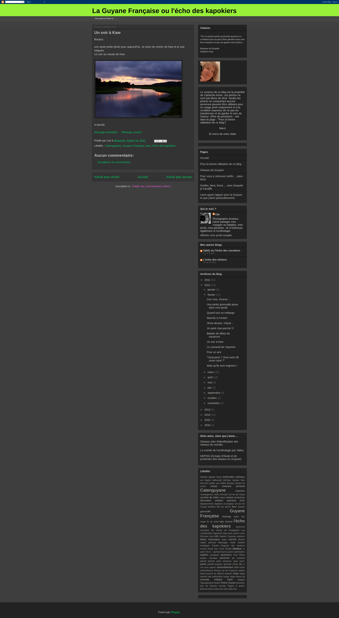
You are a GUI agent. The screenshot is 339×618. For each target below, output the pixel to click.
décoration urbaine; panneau (218, 500)
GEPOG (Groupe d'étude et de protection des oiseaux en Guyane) (220, 457)
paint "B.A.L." (206, 552)
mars (211, 372)
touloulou (240, 583)
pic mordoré (238, 558)
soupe (226, 576)
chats (216, 494)
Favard (203, 507)
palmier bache (220, 552)
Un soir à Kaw (215, 341)
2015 (207, 419)
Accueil (143, 177)
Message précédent (106, 132)
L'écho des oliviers (215, 259)
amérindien (229, 477)
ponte (203, 564)
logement (217, 533)
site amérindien (215, 576)
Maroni (241, 539)
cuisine (229, 497)
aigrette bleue (215, 477)
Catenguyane (113, 145)
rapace (212, 567)
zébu (230, 589)
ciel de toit (233, 494)
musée (203, 549)
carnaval (240, 486)
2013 (207, 409)
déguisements (206, 504)
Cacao (213, 486)
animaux (240, 477)
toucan (231, 582)
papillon (204, 554)
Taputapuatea (206, 583)
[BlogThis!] (158, 141)
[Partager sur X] (160, 141)
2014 (207, 414)
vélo (226, 589)
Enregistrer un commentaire (114, 162)
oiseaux (237, 548)
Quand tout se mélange (221, 312)
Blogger (175, 612)
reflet (236, 567)
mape (224, 539)
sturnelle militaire (211, 579)
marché (233, 539)
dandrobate (239, 497)
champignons (206, 494)
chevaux (224, 494)
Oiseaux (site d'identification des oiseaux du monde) (219, 443)
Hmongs (226, 516)
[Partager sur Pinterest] (165, 141)
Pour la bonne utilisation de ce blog (220, 164)
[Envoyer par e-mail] (155, 141)
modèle (241, 542)
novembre (214, 403)
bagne (208, 480)
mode (232, 542)
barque (236, 480)
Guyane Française (133, 145)
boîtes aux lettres (217, 483)
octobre (212, 398)
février (212, 294)
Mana (203, 539)
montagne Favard (209, 545)
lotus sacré (233, 533)
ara (201, 480)
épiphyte (219, 504)
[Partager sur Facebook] (163, 141)
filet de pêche (224, 507)
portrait (210, 564)
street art (240, 576)
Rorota (217, 570)
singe (235, 573)
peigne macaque (209, 558)
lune (211, 536)
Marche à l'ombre (217, 317)
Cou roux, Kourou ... (219, 299)
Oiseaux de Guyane (212, 170)
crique (222, 497)
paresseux (226, 554)
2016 (207, 425)
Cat (217, 214)
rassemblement (225, 567)
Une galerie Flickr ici (104, 18)
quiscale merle (231, 564)
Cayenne (240, 490)
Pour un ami (214, 352)
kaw (148, 145)
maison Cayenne (227, 536)
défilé (242, 500)
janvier (212, 289)
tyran (210, 589)
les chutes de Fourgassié (225, 530)
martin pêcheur (208, 542)
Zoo (235, 589)
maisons (241, 536)
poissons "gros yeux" (234, 561)
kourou (229, 521)
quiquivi (218, 564)
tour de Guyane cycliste (213, 586)
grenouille (205, 511)
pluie (219, 561)
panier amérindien (236, 552)
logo (225, 533)
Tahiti (230, 579)
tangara (241, 580)
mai (210, 382)
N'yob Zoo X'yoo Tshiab (219, 549)
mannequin (214, 539)
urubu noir (218, 589)
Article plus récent (106, 177)
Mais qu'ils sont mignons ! (222, 365)
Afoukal (203, 477)
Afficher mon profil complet (216, 235)
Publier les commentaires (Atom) (151, 186)
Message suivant (131, 132)
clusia (242, 494)
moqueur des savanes (233, 545)
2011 (207, 279)
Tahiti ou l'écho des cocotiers (221, 250)
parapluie (214, 555)
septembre (214, 392)
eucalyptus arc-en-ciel (234, 504)
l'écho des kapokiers (164, 145)
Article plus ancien (179, 177)
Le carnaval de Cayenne (221, 346)
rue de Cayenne (230, 570)
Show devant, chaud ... (220, 323)
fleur (234, 506)
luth (216, 536)
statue (233, 576)
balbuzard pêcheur (221, 480)
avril (210, 377)
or (244, 549)
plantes (211, 561)
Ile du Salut (213, 521)
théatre (217, 583)
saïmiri (241, 570)
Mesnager (223, 542)
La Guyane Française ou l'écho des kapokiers (164, 10)
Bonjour (231, 483)
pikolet (203, 561)
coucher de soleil (209, 497)
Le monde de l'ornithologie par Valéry (222, 450)
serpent (228, 573)
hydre (236, 516)
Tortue (224, 582)
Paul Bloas (239, 555)
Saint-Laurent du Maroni (212, 573)
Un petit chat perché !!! (220, 328)
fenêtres (212, 507)
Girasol (241, 507)
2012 (207, 285)
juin (210, 387)
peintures (225, 558)
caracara (226, 486)
